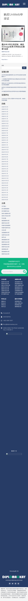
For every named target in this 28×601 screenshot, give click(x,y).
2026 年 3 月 (5, 114)
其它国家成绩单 (5, 208)
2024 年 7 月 (5, 159)
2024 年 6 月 (5, 161)
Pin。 (25, 597)
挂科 (15, 588)
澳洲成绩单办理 (5, 239)
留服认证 (3, 301)
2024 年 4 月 (5, 166)
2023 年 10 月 (5, 180)
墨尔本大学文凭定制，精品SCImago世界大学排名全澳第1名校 (13, 46)
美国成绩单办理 (5, 244)
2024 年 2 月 (5, 171)
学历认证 (3, 299)
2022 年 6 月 (5, 195)
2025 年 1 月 (5, 145)
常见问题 (4, 218)
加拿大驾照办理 (18, 303)
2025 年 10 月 (5, 126)
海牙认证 (4, 237)
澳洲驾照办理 (18, 306)
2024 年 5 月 (5, 164)
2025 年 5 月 (5, 135)
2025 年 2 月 (5, 142)
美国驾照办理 (5, 249)
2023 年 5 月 (5, 187)
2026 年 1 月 (5, 118)
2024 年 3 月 (5, 168)
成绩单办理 (18, 279)
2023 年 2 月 (5, 190)
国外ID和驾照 (18, 299)
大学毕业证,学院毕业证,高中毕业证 (14, 580)
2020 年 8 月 (5, 199)
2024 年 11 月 (5, 149)
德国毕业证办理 (5, 223)
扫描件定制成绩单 (6, 225)
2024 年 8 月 (5, 156)
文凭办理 (4, 230)
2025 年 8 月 (5, 130)
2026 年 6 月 (5, 106)
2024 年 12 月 (5, 147)
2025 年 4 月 (5, 137)
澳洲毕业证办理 (5, 51)
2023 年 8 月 (5, 185)
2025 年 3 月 (5, 140)
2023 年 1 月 (5, 192)
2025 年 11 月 (5, 123)
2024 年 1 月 (5, 173)
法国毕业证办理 (5, 235)
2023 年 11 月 (5, 178)
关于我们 (4, 206)
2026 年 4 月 (5, 111)
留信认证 (3, 303)
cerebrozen (4, 98)
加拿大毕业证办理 (6, 215)
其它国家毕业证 (5, 211)
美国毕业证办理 (5, 246)
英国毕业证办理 (5, 254)
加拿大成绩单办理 (6, 213)
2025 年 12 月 (5, 121)
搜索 (3, 65)
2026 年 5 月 (5, 109)
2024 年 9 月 (5, 154)
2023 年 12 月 (5, 176)
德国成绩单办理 (5, 220)
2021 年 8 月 (5, 197)
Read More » (5, 59)
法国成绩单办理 (5, 232)
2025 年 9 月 (5, 128)
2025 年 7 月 (5, 133)
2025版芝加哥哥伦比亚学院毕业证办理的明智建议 (14, 91)
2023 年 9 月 (5, 183)
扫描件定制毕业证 (6, 227)
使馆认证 (3, 304)
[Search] (24, 271)
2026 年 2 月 (5, 116)
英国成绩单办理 (5, 251)
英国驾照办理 (18, 304)
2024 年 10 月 (5, 152)
